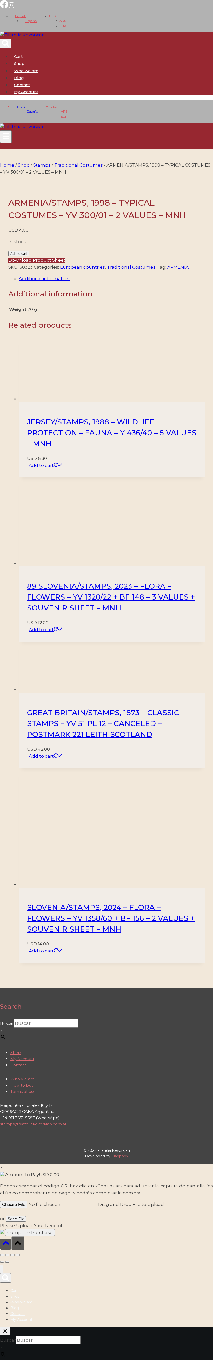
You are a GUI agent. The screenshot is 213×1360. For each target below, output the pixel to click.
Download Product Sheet (36, 260)
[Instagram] (11, 6)
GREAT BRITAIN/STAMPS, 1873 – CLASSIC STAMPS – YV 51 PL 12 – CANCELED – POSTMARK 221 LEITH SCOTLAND (103, 723)
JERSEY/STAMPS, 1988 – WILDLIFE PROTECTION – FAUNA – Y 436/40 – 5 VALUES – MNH (111, 432)
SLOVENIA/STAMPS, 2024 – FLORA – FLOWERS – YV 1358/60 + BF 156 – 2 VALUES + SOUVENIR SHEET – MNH (111, 918)
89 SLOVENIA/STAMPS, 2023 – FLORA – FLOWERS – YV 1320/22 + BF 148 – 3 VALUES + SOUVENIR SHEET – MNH (111, 597)
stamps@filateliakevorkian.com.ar (33, 1124)
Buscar (7, 1023)
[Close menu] (1, 1269)
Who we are (26, 70)
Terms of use (23, 1091)
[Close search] (5, 1331)
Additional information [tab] (44, 278)
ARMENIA (178, 267)
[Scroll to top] (5, 1244)
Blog (19, 77)
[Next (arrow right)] (7, 1262)
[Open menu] (6, 136)
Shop (19, 63)
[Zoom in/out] (2, 1255)
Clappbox (119, 1156)
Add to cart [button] (41, 465)
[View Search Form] (5, 43)
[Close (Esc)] (18, 1255)
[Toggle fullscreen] (7, 1255)
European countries (82, 267)
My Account (22, 1058)
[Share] (12, 1255)
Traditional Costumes (131, 267)
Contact (22, 84)
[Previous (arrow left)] (2, 1262)
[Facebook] (4, 6)
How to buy (22, 1085)
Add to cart (18, 254)
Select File (16, 1219)
